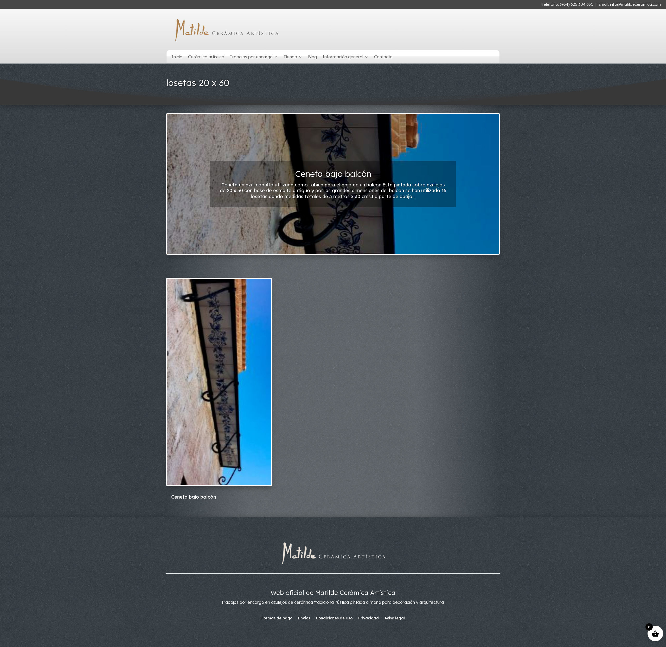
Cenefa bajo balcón (333, 173)
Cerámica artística (206, 57)
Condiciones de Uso (334, 618)
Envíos (304, 618)
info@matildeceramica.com (635, 4)
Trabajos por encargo (251, 57)
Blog (312, 57)
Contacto (383, 57)
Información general (343, 57)
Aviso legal (395, 618)
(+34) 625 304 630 (576, 4)
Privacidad (368, 618)
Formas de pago (276, 618)
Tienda (290, 57)
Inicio (177, 57)
